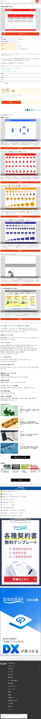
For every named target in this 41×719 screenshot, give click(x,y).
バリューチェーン (22, 331)
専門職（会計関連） (24, 398)
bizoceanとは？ (11, 674)
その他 (4, 368)
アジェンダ (19, 330)
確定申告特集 (33, 471)
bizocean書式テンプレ (8, 3)
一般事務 (2, 377)
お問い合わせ (10, 706)
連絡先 (17, 331)
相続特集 (23, 471)
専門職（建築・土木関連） (6, 398)
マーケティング (20, 41)
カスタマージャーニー (12, 330)
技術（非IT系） (3, 387)
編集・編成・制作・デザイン (29, 387)
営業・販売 (9, 367)
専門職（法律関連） (32, 398)
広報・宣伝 (19, 377)
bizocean (2, 3)
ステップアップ (12, 328)
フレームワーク (27, 337)
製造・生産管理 (27, 345)
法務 (32, 367)
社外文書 (23, 346)
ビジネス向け (20, 3)
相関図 (20, 328)
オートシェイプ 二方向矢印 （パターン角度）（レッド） (13, 151)
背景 (14, 331)
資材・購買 (8, 393)
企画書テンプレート (35, 337)
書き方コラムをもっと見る (20, 457)
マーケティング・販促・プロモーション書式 (8, 71)
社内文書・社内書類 (8, 350)
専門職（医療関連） (15, 398)
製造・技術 (36, 367)
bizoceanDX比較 (11, 660)
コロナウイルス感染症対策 (6, 345)
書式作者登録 (10, 677)
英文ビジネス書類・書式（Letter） (30, 348)
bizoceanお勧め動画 (17, 471)
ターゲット (35, 328)
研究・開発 (11, 400)
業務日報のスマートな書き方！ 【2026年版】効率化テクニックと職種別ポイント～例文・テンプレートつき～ (29, 411)
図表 (1, 339)
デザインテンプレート (8, 331)
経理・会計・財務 (22, 367)
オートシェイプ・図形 (5, 69)
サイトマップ (10, 709)
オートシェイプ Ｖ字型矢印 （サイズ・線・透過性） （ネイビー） (16, 220)
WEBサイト (6, 328)
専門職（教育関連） (4, 400)
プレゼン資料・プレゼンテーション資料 (33, 3)
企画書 (24, 3)
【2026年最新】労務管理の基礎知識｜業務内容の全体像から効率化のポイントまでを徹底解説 (29, 447)
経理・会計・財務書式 (20, 351)
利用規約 (9, 694)
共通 (1, 368)
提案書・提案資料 (4, 337)
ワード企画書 (12, 339)
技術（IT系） (23, 382)
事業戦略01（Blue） (5, 117)
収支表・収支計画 (30, 330)
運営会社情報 (10, 683)
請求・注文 (14, 345)
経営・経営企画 (4, 367)
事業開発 (2, 382)
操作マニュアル (6, 339)
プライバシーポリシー (12, 689)
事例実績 (24, 330)
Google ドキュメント (27, 359)
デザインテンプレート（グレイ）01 (8, 254)
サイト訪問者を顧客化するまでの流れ (9, 288)
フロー (2, 328)
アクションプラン (4, 330)
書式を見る (20, 148)
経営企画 (2, 350)
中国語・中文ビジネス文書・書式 (29, 350)
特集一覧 (20, 480)
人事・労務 (29, 367)
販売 (19, 382)
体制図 (2, 331)
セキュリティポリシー (12, 686)
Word (4, 359)
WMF (15, 359)
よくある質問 (10, 703)
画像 (22, 359)
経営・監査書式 (4, 348)
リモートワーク (16, 350)
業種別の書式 (3, 346)
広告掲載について (11, 697)
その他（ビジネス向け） (18, 348)
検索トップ (14, 3)
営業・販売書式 (8, 351)
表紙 (23, 328)
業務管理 (18, 345)
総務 (5, 377)
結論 (20, 68)
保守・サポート (20, 387)
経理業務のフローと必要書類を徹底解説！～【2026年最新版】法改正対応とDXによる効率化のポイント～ (29, 423)
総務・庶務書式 (10, 348)
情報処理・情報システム (12, 387)
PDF (1, 359)
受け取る (23, 717)
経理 (10, 377)
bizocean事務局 (5, 83)
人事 (8, 377)
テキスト (18, 359)
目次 (28, 328)
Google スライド (14, 361)
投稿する (11, 102)
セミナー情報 (10, 671)
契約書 (22, 345)
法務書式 (13, 351)
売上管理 (27, 346)
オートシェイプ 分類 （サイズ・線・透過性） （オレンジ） (14, 185)
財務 (13, 377)
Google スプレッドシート (5, 361)
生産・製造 (3, 393)
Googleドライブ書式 (10, 346)
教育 (23, 377)
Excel (7, 359)
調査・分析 (36, 330)
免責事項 (9, 691)
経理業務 (2, 351)
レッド (11, 69)
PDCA (31, 328)
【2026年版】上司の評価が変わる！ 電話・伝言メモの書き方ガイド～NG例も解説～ (29, 435)
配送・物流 (13, 393)
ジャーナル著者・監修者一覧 (13, 680)
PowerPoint (11, 359)
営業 (16, 382)
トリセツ (32, 346)
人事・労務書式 (18, 346)
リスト (17, 328)
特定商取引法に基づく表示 (12, 700)
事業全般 (26, 377)
